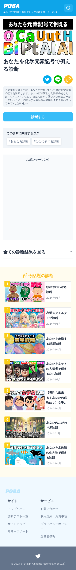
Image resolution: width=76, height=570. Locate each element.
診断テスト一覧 (18, 516)
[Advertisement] (38, 200)
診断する (38, 117)
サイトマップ (16, 524)
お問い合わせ (49, 508)
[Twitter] (38, 556)
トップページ (16, 508)
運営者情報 (48, 536)
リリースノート (18, 531)
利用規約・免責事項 (54, 516)
